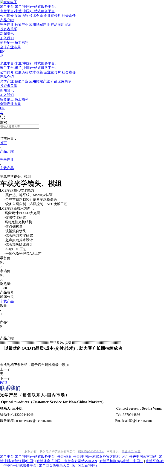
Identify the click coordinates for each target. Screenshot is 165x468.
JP (1, 55)
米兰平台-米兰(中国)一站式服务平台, (28, 6)
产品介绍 (7, 20)
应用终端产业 (39, 24)
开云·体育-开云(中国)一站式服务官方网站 (88, 456)
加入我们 (7, 38)
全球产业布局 (10, 47)
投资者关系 (8, 29)
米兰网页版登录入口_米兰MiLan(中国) (68, 465)
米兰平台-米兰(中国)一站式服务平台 (27, 456)
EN (2, 51)
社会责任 (69, 15)
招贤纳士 (7, 42)
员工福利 (21, 42)
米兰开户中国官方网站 (139, 456)
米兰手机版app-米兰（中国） (121, 461)
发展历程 (21, 15)
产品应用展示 (61, 24)
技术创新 (36, 15)
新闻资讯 (7, 33)
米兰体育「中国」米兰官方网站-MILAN (67, 461)
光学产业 (7, 24)
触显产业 (21, 24)
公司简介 (7, 15)
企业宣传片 (52, 15)
